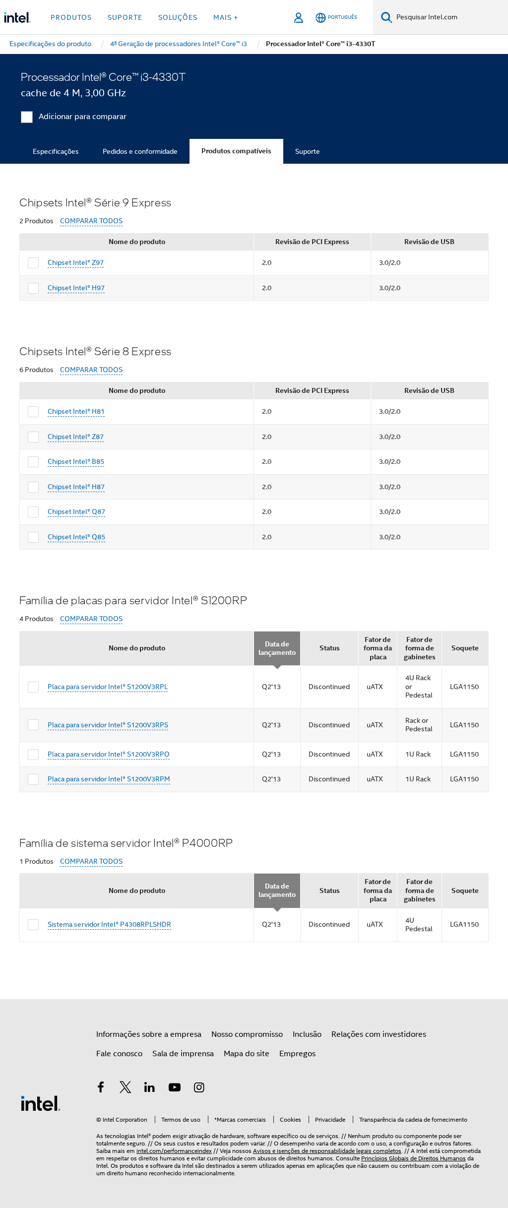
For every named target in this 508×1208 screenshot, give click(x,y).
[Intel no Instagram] (198, 1089)
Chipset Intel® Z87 (76, 436)
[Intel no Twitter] (125, 1089)
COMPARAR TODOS (91, 221)
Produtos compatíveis (236, 151)
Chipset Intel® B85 (76, 461)
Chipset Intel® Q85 (76, 536)
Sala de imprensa (183, 1054)
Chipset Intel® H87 (76, 486)
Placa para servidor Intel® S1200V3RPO (109, 754)
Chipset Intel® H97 (76, 287)
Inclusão (307, 1034)
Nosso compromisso (247, 1034)
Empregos (297, 1054)
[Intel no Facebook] (100, 1089)
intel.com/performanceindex (174, 1150)
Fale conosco (119, 1054)
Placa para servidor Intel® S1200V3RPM (109, 778)
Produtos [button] (71, 17)
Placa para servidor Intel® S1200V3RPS (108, 724)
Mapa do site (246, 1054)
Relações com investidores (378, 1034)
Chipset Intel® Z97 (76, 262)
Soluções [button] (177, 17)
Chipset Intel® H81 (76, 411)
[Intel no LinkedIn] (149, 1089)
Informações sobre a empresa (148, 1034)
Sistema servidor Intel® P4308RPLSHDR (109, 924)
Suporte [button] (125, 17)
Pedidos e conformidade (140, 151)
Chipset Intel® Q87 (76, 511)
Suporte (307, 151)
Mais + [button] (225, 17)
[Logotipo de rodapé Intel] (41, 1103)
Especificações (56, 151)
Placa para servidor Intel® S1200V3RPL (108, 686)
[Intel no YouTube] (174, 1089)
